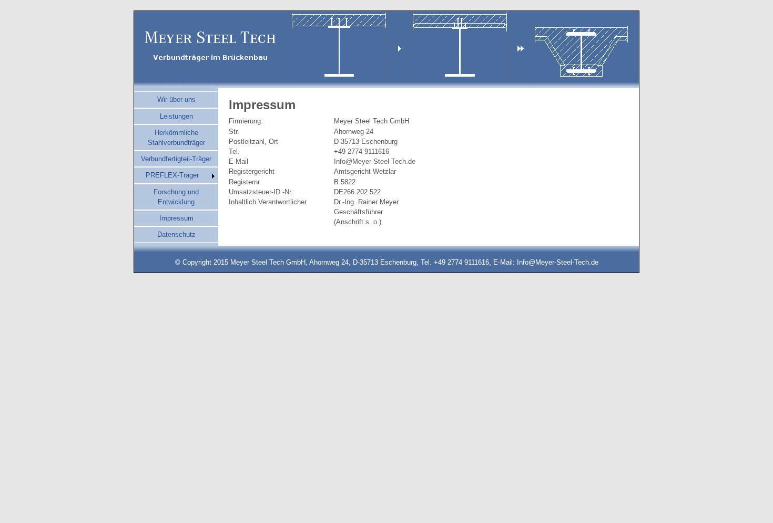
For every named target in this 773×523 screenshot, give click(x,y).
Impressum (176, 218)
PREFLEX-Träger (172, 175)
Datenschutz (176, 234)
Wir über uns (176, 99)
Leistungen (176, 116)
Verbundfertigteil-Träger (176, 159)
